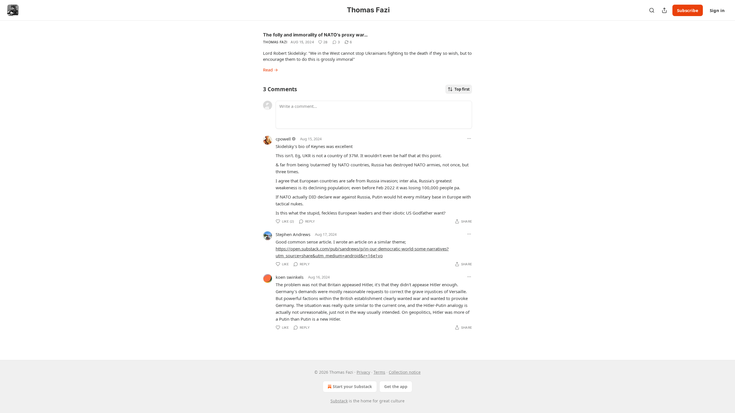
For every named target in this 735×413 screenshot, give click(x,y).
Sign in (717, 10)
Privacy (363, 372)
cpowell (283, 139)
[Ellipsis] (469, 138)
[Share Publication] (664, 10)
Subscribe (687, 10)
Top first (462, 89)
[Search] (651, 10)
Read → (270, 70)
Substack (339, 401)
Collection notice (405, 372)
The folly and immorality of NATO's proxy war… (315, 35)
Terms (379, 372)
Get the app (395, 386)
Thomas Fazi (275, 42)
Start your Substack (352, 386)
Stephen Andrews (293, 234)
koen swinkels (289, 277)
